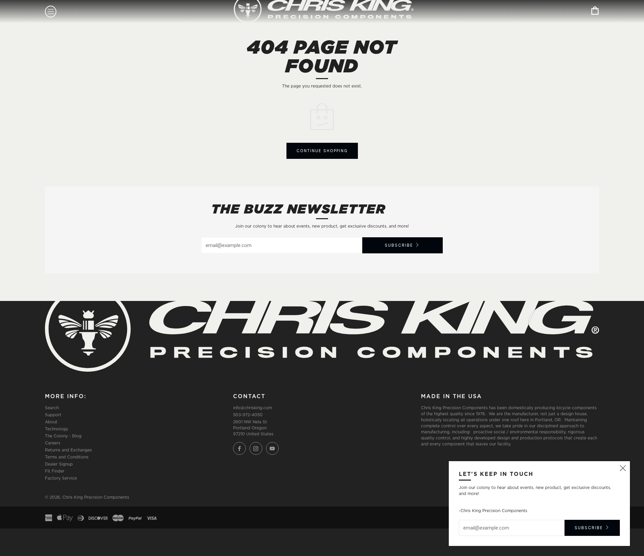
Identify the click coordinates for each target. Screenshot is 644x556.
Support (53, 415)
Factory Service (61, 478)
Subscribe (399, 245)
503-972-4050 (248, 415)
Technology (56, 429)
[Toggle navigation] (50, 11)
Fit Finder (54, 471)
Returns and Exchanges (68, 450)
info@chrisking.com (252, 408)
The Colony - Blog (63, 436)
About (51, 422)
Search (52, 408)
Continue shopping (322, 150)
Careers (52, 443)
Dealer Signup (59, 464)
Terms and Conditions (67, 457)
